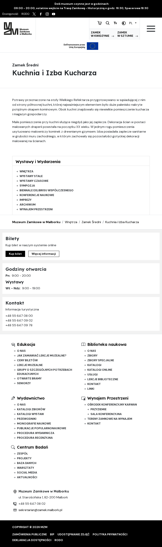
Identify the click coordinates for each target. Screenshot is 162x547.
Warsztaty (25, 468)
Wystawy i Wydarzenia (38, 161)
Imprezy (25, 200)
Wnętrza (26, 171)
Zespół (22, 453)
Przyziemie (98, 409)
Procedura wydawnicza (35, 433)
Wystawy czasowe (34, 181)
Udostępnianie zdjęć (73, 534)
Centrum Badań (32, 447)
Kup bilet (15, 254)
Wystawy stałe (31, 176)
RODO (59, 540)
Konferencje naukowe (37, 195)
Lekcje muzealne (30, 365)
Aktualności (27, 477)
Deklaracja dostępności (31, 540)
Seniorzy (24, 383)
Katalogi (94, 365)
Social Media (27, 472)
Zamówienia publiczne (29, 534)
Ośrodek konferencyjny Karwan (112, 404)
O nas (21, 351)
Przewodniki (26, 419)
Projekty (24, 458)
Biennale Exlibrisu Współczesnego (46, 190)
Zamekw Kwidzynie (100, 34)
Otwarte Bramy (29, 378)
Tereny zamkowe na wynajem (109, 419)
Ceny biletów (27, 360)
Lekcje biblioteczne (102, 379)
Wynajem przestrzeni (36, 209)
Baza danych (26, 463)
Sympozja (27, 185)
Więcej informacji (44, 254)
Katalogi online (99, 370)
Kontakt (94, 384)
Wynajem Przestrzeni (107, 398)
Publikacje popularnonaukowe (41, 428)
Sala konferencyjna (106, 414)
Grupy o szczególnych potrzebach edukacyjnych (44, 372)
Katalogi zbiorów (31, 409)
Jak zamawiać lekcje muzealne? (41, 355)
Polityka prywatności (110, 534)
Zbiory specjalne (100, 360)
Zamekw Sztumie (125, 34)
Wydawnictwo (31, 398)
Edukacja (26, 344)
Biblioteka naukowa (106, 344)
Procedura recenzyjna (35, 437)
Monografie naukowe (34, 423)
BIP (52, 534)
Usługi (92, 374)
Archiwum (28, 204)
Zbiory (92, 355)
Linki (90, 388)
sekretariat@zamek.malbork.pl (40, 510)
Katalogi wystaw (30, 414)
